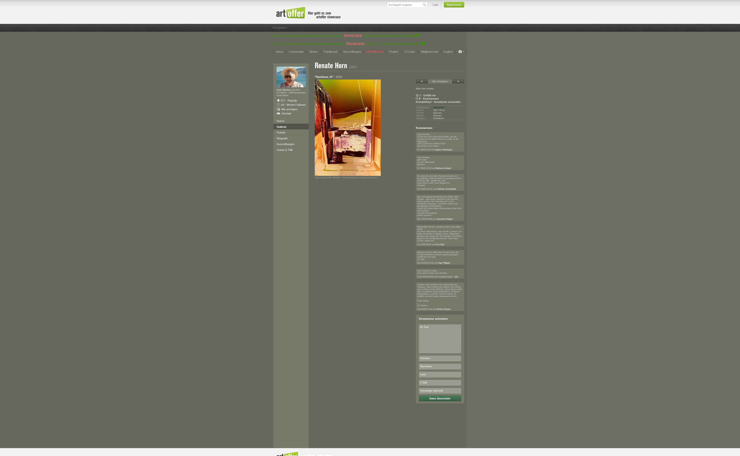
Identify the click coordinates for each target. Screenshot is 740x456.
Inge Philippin (444, 263)
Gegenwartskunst (369, 177)
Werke (302, 35)
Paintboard (315, 35)
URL (456, 277)
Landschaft (325, 177)
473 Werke (282, 92)
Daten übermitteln (440, 398)
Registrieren (454, 4)
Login (435, 4)
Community (289, 35)
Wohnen (337, 177)
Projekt (368, 35)
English (410, 35)
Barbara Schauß (443, 168)
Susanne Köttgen (445, 219)
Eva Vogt (440, 244)
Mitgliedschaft (394, 35)
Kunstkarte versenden (447, 101)
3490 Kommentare (297, 92)
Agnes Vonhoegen (444, 149)
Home (276, 35)
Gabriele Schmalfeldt (446, 189)
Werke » (303, 43)
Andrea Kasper (444, 309)
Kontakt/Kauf (423, 101)
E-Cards (379, 35)
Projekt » (371, 43)
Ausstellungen (333, 35)
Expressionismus (350, 177)
